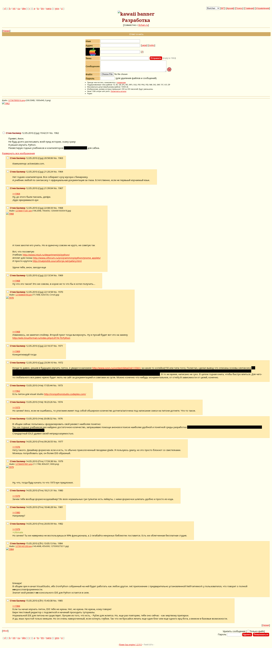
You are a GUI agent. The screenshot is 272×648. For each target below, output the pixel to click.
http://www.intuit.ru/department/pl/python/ (46, 254)
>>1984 (16, 605)
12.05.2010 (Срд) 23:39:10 (32, 362)
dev (24, 8)
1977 (60, 441)
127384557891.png (23, 464)
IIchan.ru (143, 24)
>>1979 (16, 495)
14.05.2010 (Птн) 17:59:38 (32, 461)
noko (151, 45)
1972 (60, 362)
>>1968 (16, 280)
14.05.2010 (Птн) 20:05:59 (32, 523)
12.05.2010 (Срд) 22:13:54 (32, 275)
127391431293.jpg (23, 546)
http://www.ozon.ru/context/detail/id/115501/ (116, 367)
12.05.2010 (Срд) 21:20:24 (32, 171)
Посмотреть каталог (118, 91)
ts (38, 8)
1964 (60, 171)
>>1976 (16, 446)
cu (18, 8)
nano (48, 8)
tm (42, 8)
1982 (60, 523)
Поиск (239, 8)
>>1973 (16, 407)
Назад (6, 30)
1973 (60, 385)
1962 (56, 132)
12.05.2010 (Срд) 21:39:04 (32, 188)
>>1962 (16, 390)
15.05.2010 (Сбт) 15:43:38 (31, 600)
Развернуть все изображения (18, 153)
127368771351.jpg (23, 210)
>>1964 (16, 193)
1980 (60, 490)
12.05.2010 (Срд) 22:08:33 (32, 207)
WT (222, 8)
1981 (60, 507)
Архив (230, 8)
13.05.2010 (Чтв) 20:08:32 (31, 418)
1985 (60, 600)
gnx (57, 8)
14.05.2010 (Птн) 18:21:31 (32, 490)
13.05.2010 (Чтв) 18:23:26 (31, 401)
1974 (60, 401)
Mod (5, 630)
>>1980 (16, 512)
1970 (60, 291)
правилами (121, 82)
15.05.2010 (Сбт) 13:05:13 (31, 543)
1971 (60, 345)
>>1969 (16, 351)
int (14, 8)
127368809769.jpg (23, 294)
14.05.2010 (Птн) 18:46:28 (32, 507)
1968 (60, 207)
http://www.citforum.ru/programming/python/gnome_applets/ (67, 257)
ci (62, 8)
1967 (60, 188)
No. (51, 132)
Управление (262, 8)
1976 (60, 418)
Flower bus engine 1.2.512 (130, 644)
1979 (60, 461)
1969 (60, 275)
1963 (60, 158)
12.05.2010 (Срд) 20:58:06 (32, 158)
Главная (249, 8)
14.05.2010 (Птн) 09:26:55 (32, 441)
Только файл (257, 631)
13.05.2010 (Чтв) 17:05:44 (31, 385)
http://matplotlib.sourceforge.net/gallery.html (57, 261)
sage (144, 45)
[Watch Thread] (61, 133)
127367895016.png (16, 100)
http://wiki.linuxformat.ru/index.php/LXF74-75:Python (41, 337)
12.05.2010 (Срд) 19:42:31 (27, 132)
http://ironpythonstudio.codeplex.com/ (65, 394)
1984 (60, 543)
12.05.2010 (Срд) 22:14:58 (32, 291)
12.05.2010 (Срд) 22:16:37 (32, 345)
